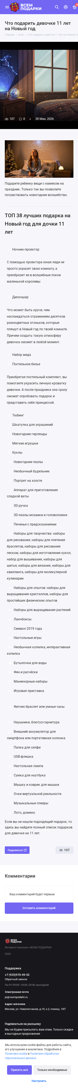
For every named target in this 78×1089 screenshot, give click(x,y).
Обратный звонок (16, 979)
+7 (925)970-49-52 (17, 974)
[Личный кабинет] (65, 7)
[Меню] (7, 7)
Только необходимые (52, 1070)
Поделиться (15, 850)
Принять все (19, 1070)
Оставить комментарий (39, 908)
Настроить (39, 1081)
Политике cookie (16, 1053)
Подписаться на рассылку (23, 1024)
